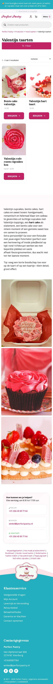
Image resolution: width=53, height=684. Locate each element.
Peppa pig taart (40, 556)
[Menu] (47, 16)
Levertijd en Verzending (16, 603)
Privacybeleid (10, 682)
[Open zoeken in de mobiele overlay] (26, 24)
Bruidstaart (9, 553)
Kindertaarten (40, 553)
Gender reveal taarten (25, 553)
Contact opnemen (13, 620)
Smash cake (35, 558)
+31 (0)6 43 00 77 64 (18, 511)
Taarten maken (11, 556)
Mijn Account (11, 599)
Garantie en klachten (15, 616)
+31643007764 (11, 660)
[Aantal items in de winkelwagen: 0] (36, 16)
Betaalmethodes (12, 612)
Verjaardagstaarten (14, 550)
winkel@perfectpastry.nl (21, 523)
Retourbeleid (11, 607)
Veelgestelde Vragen (14, 594)
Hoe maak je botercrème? (34, 550)
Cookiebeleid (23, 682)
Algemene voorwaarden (38, 679)
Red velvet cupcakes (21, 558)
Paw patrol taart (25, 556)
